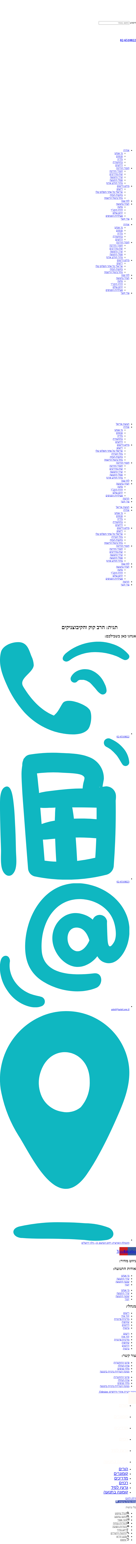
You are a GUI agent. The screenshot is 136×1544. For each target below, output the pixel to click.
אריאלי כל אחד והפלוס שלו (109, 192)
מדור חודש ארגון (114, 183)
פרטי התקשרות (121, 1362)
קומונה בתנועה (115, 1461)
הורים (123, 1405)
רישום (120, 189)
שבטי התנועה (122, 1281)
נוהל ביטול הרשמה (113, 198)
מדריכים (121, 1427)
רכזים (123, 1439)
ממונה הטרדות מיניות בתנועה (114, 1371)
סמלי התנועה (116, 180)
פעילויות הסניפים (114, 215)
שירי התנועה (116, 177)
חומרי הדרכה (122, 168)
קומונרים (121, 1416)
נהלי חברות (117, 453)
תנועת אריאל (122, 424)
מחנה (120, 207)
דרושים (119, 165)
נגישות (126, 1328)
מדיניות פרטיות (121, 1319)
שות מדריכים (116, 174)
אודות (126, 150)
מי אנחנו (118, 153)
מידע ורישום (123, 186)
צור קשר (125, 218)
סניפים (119, 156)
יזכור (127, 1284)
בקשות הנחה (116, 195)
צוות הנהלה (123, 1365)
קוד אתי (125, 1316)
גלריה (120, 159)
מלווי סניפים (123, 1368)
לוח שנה (125, 201)
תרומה (126, 498)
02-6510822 (128, 40)
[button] (126, 1501)
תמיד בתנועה (122, 204)
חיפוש (133, 22)
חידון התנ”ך (117, 209)
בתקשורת (118, 162)
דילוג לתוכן (130, 1498)
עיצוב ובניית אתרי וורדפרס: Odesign (117, 1391)
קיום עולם (118, 212)
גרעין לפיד (119, 1450)
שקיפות (125, 1322)
